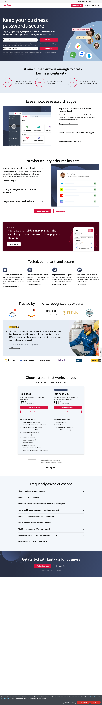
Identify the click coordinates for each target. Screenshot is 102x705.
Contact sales (61, 211)
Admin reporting (8, 181)
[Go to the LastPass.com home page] (7, 5)
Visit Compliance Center (34, 284)
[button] (79, 108)
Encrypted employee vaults (68, 124)
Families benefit (81, 284)
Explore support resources (59, 284)
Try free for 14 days (34, 407)
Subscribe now (34, 412)
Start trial (48, 40)
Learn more (14, 244)
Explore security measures (10, 286)
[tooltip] (39, 422)
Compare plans (50, 468)
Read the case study (14, 348)
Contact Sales (32, 459)
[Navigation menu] (98, 5)
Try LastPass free (42, 211)
